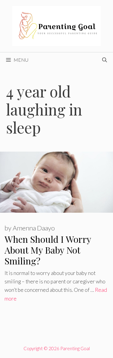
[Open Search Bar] (104, 59)
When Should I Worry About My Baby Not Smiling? (48, 250)
